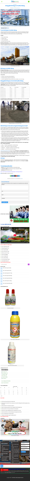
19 (4, 392)
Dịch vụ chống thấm (15, 455)
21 (13, 392)
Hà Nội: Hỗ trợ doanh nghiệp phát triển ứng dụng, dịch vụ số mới (11, 410)
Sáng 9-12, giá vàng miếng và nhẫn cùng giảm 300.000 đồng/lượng (12, 407)
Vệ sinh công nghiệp (15, 451)
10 (26, 390)
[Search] (28, 1)
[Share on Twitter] (13, 176)
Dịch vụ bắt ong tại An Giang (7, 280)
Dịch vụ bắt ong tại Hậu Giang (7, 275)
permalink (21, 178)
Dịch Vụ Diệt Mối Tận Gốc (5, 246)
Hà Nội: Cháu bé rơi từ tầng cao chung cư (8, 405)
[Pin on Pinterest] (16, 176)
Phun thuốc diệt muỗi (15, 449)
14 (13, 391)
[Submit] (28, 264)
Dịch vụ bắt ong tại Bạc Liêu (7, 270)
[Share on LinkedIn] (18, 176)
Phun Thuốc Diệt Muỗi (5, 249)
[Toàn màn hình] (28, 242)
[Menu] (2, 1)
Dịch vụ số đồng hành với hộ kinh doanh (8, 413)
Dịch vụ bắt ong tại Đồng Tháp (7, 283)
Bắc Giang (15, 4)
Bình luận (3, 184)
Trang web (3, 198)
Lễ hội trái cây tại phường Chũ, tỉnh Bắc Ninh (8, 401)
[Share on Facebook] (12, 176)
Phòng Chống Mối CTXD (5, 248)
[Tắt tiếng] (27, 242)
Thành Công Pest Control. (19, 477)
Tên (2, 191)
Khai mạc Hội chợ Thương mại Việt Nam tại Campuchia (10, 408)
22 (17, 392)
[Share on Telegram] (19, 176)
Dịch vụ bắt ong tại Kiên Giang (7, 278)
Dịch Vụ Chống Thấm (5, 256)
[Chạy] (1, 242)
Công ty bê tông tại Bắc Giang (5, 150)
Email (3, 194)
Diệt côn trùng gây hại (15, 450)
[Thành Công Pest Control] (15, 1)
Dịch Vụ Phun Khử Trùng (5, 251)
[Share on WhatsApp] (10, 176)
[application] (15, 235)
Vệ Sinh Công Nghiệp (5, 254)
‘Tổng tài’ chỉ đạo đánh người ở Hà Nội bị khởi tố (9, 415)
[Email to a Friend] (15, 176)
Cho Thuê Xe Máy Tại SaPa (6, 259)
